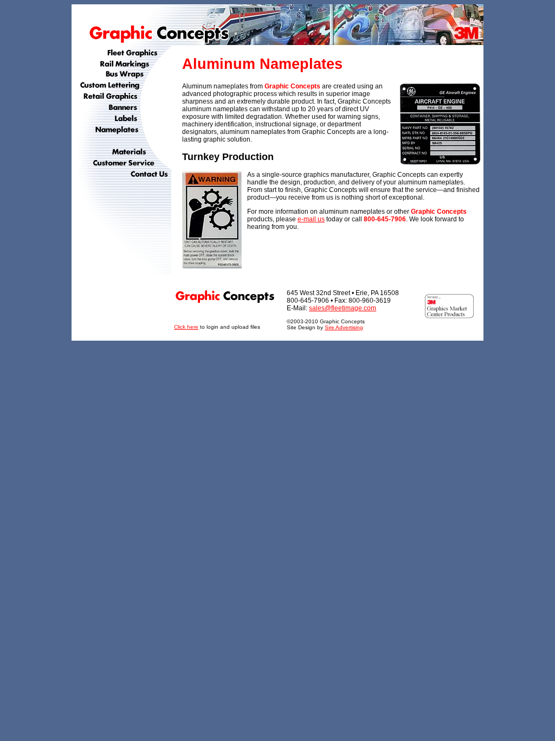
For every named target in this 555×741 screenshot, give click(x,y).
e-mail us (311, 219)
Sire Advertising (344, 327)
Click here (186, 327)
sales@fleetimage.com (342, 308)
